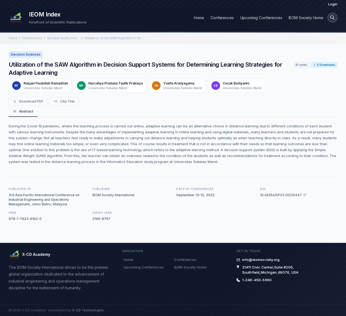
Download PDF (31, 101)
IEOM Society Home (306, 17)
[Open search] (332, 17)
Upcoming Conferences (261, 17)
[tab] (23, 111)
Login (332, 4)
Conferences (222, 17)
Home (199, 17)
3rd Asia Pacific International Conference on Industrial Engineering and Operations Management (63, 38)
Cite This (67, 101)
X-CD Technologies (88, 310)
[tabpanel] (173, 144)
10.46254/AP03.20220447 (281, 195)
